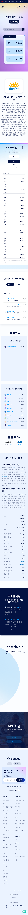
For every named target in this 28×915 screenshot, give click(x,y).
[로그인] (15, 7)
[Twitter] (15, 786)
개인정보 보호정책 (14, 894)
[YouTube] (17, 786)
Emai (15, 737)
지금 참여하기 (20, 780)
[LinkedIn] (12, 786)
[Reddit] (20, 786)
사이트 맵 (17, 850)
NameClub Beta (19, 830)
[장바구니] (19, 7)
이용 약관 (14, 897)
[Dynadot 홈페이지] (2, 7)
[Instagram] (10, 786)
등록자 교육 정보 (14, 900)
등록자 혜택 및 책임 (14, 902)
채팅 (15, 741)
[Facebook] (8, 786)
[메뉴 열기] (25, 7)
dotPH (14, 467)
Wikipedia (21, 564)
